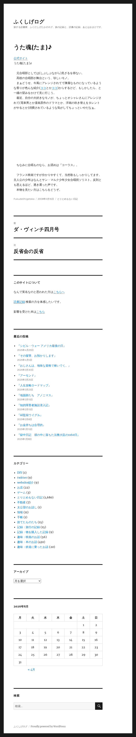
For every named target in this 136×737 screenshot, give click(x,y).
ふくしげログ (29, 22)
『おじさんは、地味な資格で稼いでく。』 (44, 365)
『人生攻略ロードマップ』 (34, 385)
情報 (20, 512)
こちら (40, 311)
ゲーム (21, 492)
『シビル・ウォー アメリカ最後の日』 (41, 345)
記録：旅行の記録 (28, 527)
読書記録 (19, 301)
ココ (43, 88)
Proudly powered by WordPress (48, 726)
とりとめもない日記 (67, 198)
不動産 (21, 502)
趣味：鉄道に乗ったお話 (32, 547)
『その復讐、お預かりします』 (37, 355)
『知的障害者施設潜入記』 (34, 405)
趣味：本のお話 (27, 542)
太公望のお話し (27, 507)
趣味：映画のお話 (28, 537)
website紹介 (25, 482)
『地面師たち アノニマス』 (35, 395)
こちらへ (59, 292)
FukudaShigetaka (24, 198)
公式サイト (21, 58)
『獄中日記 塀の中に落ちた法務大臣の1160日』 (48, 435)
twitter (22, 477)
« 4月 (31, 669)
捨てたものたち (27, 522)
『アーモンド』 (27, 375)
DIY (19, 472)
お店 (20, 487)
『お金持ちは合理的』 (31, 425)
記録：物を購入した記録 (32, 532)
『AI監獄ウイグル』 (30, 415)
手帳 (20, 517)
